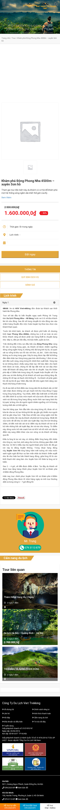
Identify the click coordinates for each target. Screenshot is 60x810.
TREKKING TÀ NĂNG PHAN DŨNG (21, 669)
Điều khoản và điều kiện (13, 722)
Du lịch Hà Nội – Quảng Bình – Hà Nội (23, 633)
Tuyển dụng (9, 726)
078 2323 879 (10, 788)
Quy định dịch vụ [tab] (30, 277)
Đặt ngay (30, 254)
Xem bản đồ (23, 788)
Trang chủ (5, 38)
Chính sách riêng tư (42, 709)
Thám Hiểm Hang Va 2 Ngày (19, 597)
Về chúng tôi (9, 709)
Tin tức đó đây (40, 722)
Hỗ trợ (50, 806)
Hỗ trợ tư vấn (10, 806)
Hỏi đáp (7, 718)
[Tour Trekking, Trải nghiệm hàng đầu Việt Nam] (30, 5)
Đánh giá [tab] (30, 285)
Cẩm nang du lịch (15, 558)
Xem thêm (6, 197)
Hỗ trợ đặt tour (30, 806)
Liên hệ (6, 714)
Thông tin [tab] (30, 269)
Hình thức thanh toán (42, 714)
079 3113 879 (10, 799)
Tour (14, 38)
